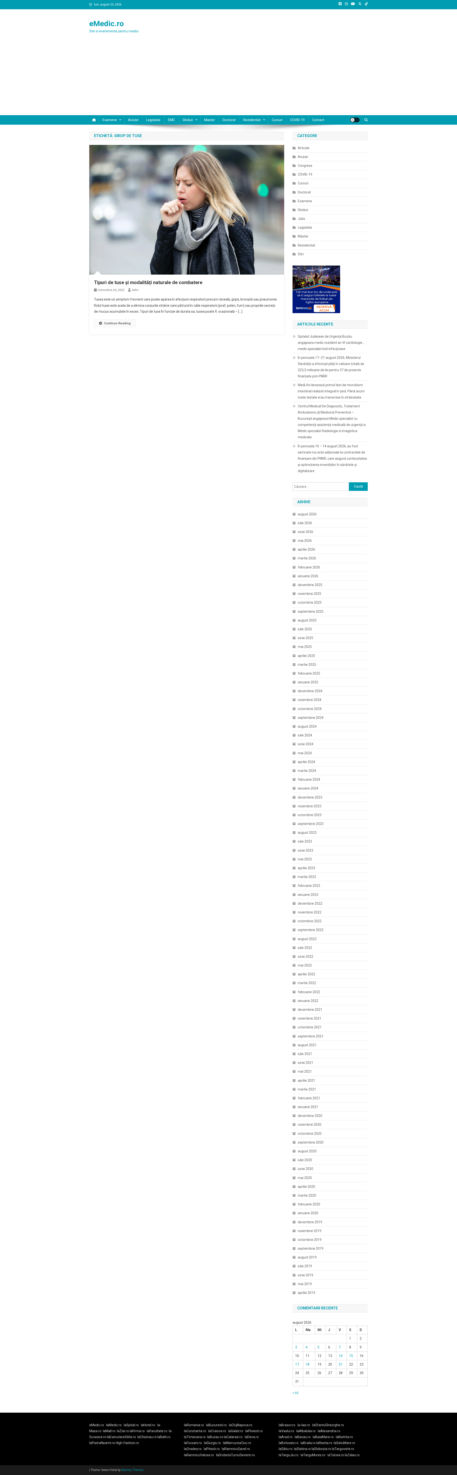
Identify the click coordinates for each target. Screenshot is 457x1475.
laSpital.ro (131, 1425)
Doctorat (229, 120)
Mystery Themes (132, 1470)
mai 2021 (305, 1071)
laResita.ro (324, 1443)
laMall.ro (109, 1431)
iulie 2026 (305, 523)
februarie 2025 (309, 673)
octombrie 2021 (310, 1027)
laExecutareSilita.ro (121, 1437)
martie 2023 (307, 877)
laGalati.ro (235, 1431)
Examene (110, 120)
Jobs (301, 219)
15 (351, 1356)
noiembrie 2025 (309, 594)
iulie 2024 (305, 735)
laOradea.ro (193, 1449)
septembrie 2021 (310, 1036)
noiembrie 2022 (309, 912)
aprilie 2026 (306, 549)
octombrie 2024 (310, 709)
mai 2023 (305, 859)
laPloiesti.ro (254, 1431)
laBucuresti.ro (216, 1425)
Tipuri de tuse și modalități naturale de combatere (148, 282)
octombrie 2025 (310, 602)
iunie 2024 (305, 744)
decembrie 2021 (310, 1009)
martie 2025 (307, 664)
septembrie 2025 (310, 611)
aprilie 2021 (306, 1080)
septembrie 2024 (310, 718)
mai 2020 (305, 1178)
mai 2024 (305, 753)
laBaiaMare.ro (323, 1437)
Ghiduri (188, 120)
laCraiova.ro (217, 1431)
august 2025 (307, 620)
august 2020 (307, 1151)
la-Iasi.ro (304, 1425)
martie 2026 (307, 558)
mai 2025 (305, 647)
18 (307, 1364)
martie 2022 (307, 983)
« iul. (296, 1393)
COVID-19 (297, 120)
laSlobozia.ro (321, 1449)
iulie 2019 (305, 1266)
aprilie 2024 (306, 762)
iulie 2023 (305, 841)
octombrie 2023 (310, 815)
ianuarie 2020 (308, 1213)
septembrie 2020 (310, 1142)
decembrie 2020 (310, 1116)
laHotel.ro (148, 1425)
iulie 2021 (305, 1054)
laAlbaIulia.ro (306, 1431)
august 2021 (307, 1045)
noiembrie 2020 (309, 1124)
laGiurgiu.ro (213, 1443)
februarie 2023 (309, 886)
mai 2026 (305, 541)
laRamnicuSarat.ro (236, 1449)
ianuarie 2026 (308, 576)
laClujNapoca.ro (240, 1425)
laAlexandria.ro (329, 1431)
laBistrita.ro (344, 1437)
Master (209, 120)
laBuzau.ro (215, 1437)
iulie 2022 (305, 948)
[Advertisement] (228, 79)
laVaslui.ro (287, 1431)
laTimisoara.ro (195, 1437)
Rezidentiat (252, 120)
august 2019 (307, 1257)
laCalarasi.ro (233, 1437)
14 (341, 1356)
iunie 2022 (305, 956)
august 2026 (307, 514)
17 (297, 1364)
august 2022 (307, 939)
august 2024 (307, 726)
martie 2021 (307, 1089)
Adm (135, 290)
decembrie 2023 (310, 797)
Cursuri (277, 120)
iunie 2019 (305, 1275)
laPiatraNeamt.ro (102, 1443)
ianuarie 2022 (308, 1001)
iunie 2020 (305, 1169)
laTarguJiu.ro (290, 1455)
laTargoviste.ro (343, 1449)
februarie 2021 (309, 1098)
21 (341, 1364)
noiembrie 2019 (309, 1231)
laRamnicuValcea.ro (199, 1455)
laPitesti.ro (212, 1449)
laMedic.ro (114, 1425)
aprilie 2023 (306, 868)
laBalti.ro (163, 1437)
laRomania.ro (194, 1425)
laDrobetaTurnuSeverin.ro (235, 1455)
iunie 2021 (305, 1063)
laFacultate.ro (157, 1431)
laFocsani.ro (193, 1443)
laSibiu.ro (286, 1449)
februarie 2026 (309, 567)
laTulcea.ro (336, 1455)
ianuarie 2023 (308, 895)
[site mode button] (355, 120)
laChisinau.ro (147, 1437)
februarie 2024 (309, 779)
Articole (303, 148)
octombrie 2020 (310, 1133)
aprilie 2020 (306, 1187)
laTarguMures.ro (313, 1455)
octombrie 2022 (310, 921)
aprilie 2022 (306, 974)
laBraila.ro (308, 1443)
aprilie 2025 (306, 656)
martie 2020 (307, 1195)
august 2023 (307, 832)
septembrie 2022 (310, 930)
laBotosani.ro (288, 1443)
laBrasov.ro (287, 1425)
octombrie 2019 (310, 1240)
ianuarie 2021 (308, 1107)
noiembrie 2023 (309, 806)
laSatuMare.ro (344, 1443)
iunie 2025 (305, 638)
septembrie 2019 (310, 1248)
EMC (171, 120)
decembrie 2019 (310, 1222)
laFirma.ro (137, 1431)
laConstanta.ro (195, 1431)
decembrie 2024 (310, 691)
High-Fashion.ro (127, 1443)
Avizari (133, 120)
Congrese (305, 166)
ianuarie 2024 (308, 788)
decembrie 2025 (310, 585)
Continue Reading (117, 323)
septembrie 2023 (310, 824)
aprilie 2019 (306, 1293)
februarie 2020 (309, 1204)
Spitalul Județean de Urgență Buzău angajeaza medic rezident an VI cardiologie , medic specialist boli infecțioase (331, 343)
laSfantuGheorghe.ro (328, 1425)
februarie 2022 (309, 992)
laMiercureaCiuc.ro (237, 1443)
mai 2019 (305, 1284)
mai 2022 (305, 965)
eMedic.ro (106, 23)
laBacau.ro (303, 1437)
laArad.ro (286, 1437)
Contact (318, 120)
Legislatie (153, 120)
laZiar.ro (123, 1431)
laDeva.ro (252, 1437)
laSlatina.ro (302, 1449)
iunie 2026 (305, 532)
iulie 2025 (305, 629)
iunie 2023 (305, 850)
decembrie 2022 (310, 903)
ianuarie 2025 (308, 682)
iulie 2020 (305, 1160)
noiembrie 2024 (309, 700)
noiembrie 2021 (309, 1018)
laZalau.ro (352, 1455)
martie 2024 (307, 771)
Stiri (301, 254)
